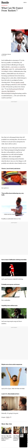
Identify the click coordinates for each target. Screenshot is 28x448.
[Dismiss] (26, 434)
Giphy (7, 417)
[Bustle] (5, 2)
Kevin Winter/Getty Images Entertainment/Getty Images (27, 41)
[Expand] (21, 434)
